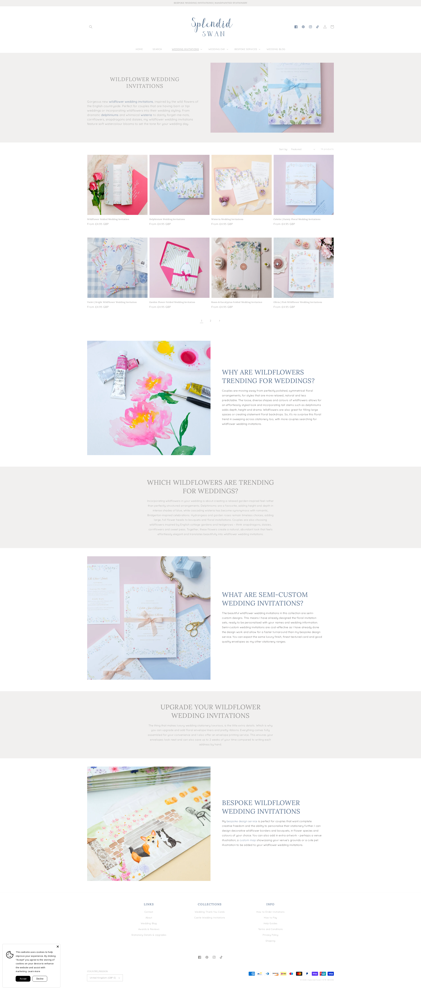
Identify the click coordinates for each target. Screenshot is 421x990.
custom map (248, 840)
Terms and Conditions (270, 929)
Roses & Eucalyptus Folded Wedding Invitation (236, 302)
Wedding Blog (149, 923)
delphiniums (109, 115)
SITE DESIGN (328, 980)
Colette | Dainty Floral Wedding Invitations (297, 219)
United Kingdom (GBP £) (103, 977)
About (149, 917)
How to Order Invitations (270, 911)
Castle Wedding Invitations (209, 917)
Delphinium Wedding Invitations (167, 219)
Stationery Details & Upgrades (148, 934)
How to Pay (270, 917)
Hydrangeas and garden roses (211, 515)
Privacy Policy (270, 934)
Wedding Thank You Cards (210, 911)
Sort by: (283, 149)
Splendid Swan (314, 980)
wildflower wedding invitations (131, 101)
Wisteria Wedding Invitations (227, 219)
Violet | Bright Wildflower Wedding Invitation (112, 302)
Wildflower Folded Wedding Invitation (108, 219)
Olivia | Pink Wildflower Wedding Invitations (297, 302)
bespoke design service (242, 821)
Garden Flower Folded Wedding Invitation (172, 302)
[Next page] (219, 320)
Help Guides (270, 923)
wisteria (146, 115)
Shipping (270, 940)
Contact (148, 911)
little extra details (243, 725)
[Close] (57, 946)
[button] (90, 26)
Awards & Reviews (149, 929)
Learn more (34, 971)
